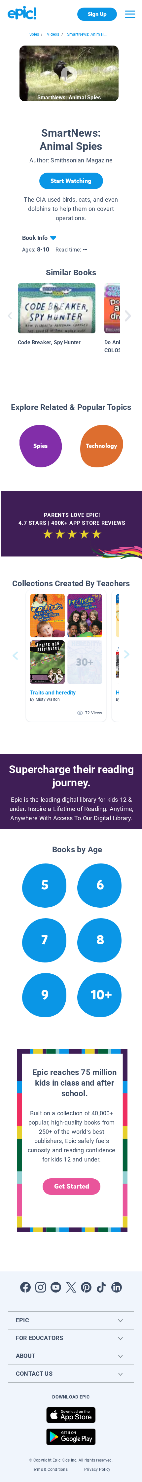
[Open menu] (130, 14)
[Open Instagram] (40, 1287)
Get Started (71, 1186)
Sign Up (97, 14)
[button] (66, 655)
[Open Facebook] (25, 1287)
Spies (34, 34)
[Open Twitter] (71, 1287)
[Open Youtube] (56, 1287)
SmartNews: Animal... (87, 34)
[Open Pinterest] (86, 1287)
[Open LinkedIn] (116, 1287)
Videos (53, 34)
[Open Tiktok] (101, 1287)
